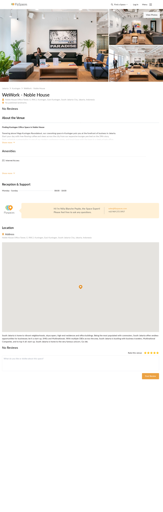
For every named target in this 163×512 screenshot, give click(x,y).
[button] (81, 287)
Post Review (150, 376)
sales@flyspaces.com (117, 209)
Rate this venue (135, 353)
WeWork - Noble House (34, 88)
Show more (7, 143)
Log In (135, 5)
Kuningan (16, 88)
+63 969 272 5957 (116, 212)
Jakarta (5, 88)
